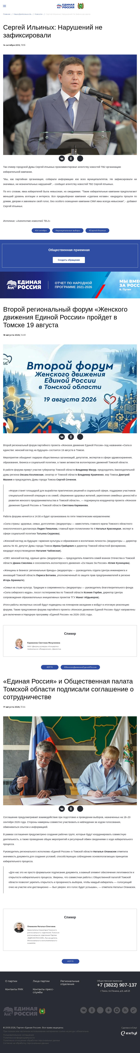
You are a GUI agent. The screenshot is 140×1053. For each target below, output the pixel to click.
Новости (39, 14)
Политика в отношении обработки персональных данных (31, 1040)
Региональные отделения (69, 983)
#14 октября (41, 230)
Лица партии (41, 981)
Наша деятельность (22, 14)
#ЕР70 (50, 667)
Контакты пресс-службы (43, 991)
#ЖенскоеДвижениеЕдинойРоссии (80, 667)
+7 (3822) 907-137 (117, 985)
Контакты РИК (14, 989)
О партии (11, 981)
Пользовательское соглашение (18, 1035)
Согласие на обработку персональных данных (26, 1043)
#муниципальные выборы (68, 230)
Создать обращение (69, 260)
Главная (6, 14)
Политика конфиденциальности (19, 1038)
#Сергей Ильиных (97, 230)
